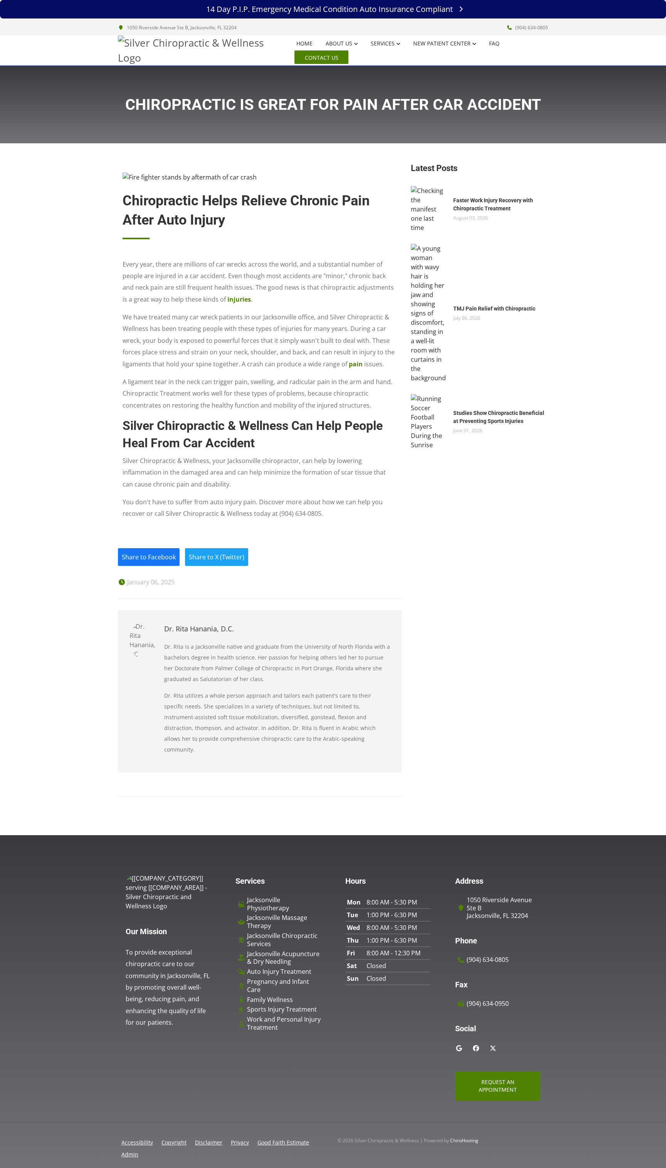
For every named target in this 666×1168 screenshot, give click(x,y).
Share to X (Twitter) (216, 557)
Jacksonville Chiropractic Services (282, 940)
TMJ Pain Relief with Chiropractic (494, 308)
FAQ (494, 43)
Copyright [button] (174, 1142)
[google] (459, 1048)
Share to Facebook (149, 557)
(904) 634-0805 (531, 27)
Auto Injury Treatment (279, 972)
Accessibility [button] (137, 1142)
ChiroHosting (464, 1140)
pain (356, 364)
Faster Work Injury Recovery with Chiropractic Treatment (493, 204)
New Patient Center (442, 43)
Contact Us (321, 57)
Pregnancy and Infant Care (278, 986)
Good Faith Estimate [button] (283, 1142)
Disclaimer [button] (208, 1142)
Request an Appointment (498, 1085)
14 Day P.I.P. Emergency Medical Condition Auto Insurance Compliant (329, 9)
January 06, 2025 (150, 582)
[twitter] (493, 1048)
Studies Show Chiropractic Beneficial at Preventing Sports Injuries (498, 417)
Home (304, 43)
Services (383, 43)
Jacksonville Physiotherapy (268, 904)
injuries (239, 299)
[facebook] (476, 1048)
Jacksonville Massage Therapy (277, 922)
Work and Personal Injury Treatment (284, 1023)
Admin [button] (129, 1154)
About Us (339, 43)
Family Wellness (270, 1000)
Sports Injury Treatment (282, 1009)
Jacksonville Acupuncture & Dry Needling (283, 958)
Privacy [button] (240, 1142)
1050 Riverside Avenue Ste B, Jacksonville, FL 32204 (181, 27)
